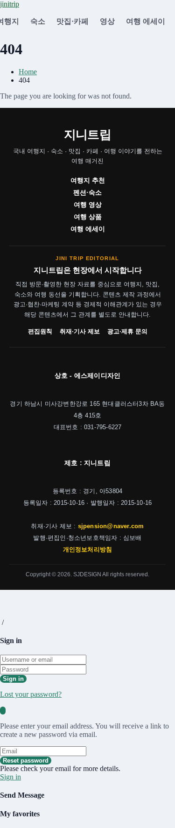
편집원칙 (40, 331)
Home (28, 72)
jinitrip (9, 4)
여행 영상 (88, 204)
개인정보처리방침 (87, 549)
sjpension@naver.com (111, 526)
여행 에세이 (145, 21)
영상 (107, 21)
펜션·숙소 (87, 192)
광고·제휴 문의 (127, 331)
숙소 (37, 21)
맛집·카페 (72, 21)
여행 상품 (88, 216)
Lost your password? (31, 694)
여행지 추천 (87, 180)
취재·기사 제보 (80, 331)
